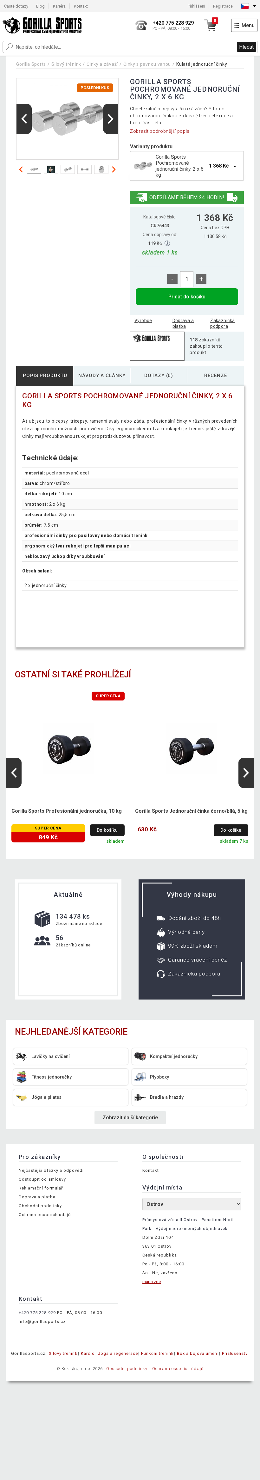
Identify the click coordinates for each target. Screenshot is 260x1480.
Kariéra (59, 6)
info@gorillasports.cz (42, 1321)
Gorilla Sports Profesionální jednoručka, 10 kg (66, 811)
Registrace (223, 6)
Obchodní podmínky (40, 1205)
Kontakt (81, 6)
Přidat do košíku (186, 297)
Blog (40, 6)
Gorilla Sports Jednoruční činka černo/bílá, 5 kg (191, 811)
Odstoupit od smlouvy (42, 1179)
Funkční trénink (157, 1353)
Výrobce (143, 320)
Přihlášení (196, 6)
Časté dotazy (16, 6)
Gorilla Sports (31, 64)
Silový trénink (66, 64)
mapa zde (151, 1281)
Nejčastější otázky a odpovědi (51, 1170)
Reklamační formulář (41, 1188)
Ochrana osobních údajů (45, 1214)
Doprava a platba (183, 323)
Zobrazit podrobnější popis (160, 131)
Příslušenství (235, 1353)
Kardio (88, 1353)
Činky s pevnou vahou (147, 64)
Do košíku (107, 830)
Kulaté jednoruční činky (201, 64)
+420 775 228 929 (37, 1312)
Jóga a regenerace (118, 1353)
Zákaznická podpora (222, 323)
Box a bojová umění (198, 1353)
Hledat (246, 47)
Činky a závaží (102, 64)
